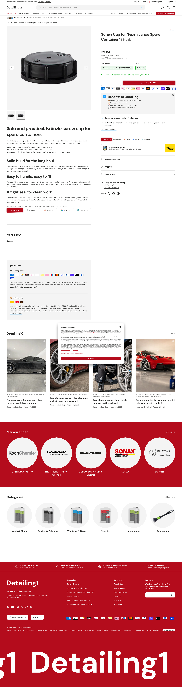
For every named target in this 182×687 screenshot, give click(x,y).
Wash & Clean (24, 13)
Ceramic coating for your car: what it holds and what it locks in (155, 402)
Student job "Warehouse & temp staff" (81, 604)
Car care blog (131, 13)
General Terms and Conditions (58, 630)
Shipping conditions (76, 630)
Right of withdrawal (102, 630)
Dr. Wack (159, 471)
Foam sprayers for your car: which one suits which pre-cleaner (25, 402)
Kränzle (21, 23)
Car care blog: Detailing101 (77, 588)
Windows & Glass (55, 13)
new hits (112, 13)
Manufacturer (12, 13)
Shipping (110, 58)
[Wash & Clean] (19, 515)
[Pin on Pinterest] (118, 193)
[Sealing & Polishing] (48, 515)
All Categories (170, 497)
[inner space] (134, 515)
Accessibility (128, 630)
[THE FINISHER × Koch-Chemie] (56, 452)
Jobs (144, 2)
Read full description (108, 129)
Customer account (42, 630)
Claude (128, 139)
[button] (174, 7)
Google (137, 139)
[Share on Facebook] (113, 193)
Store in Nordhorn (73, 584)
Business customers (145, 13)
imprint (9, 630)
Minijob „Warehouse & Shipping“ (79, 600)
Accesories (89, 13)
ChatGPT (118, 139)
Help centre (30, 630)
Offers (120, 13)
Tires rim (67, 13)
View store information (111, 188)
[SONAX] (125, 452)
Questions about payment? (27, 287)
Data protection (89, 630)
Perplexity (147, 139)
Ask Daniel (107, 139)
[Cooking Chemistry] (22, 452)
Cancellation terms (116, 630)
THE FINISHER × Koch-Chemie (56, 473)
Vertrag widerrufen (169, 630)
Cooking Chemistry (22, 471)
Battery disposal (139, 630)
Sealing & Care (119, 588)
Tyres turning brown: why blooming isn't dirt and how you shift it (69, 399)
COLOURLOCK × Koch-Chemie (91, 473)
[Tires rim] (105, 515)
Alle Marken (170, 432)
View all (172, 333)
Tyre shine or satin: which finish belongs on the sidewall (110, 402)
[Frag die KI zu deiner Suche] (142, 7)
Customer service (19, 630)
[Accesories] (162, 515)
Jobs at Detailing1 (73, 596)
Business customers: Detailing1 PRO (80, 592)
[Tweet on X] (109, 193)
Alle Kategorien (12, 23)
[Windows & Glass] (76, 515)
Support (136, 2)
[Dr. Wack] (159, 452)
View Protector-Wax (46, 2)
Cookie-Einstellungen (153, 630)
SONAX (125, 471)
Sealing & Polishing (39, 13)
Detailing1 (14, 627)
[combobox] (90, 7)
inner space (78, 13)
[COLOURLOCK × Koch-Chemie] (91, 452)
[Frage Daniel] (162, 7)
